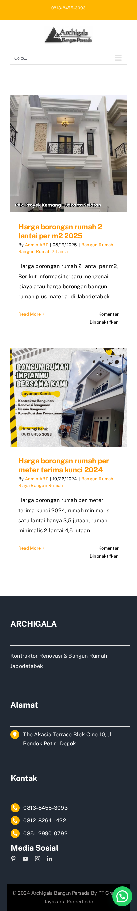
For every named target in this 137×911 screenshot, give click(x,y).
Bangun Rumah (97, 244)
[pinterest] (13, 858)
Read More (29, 314)
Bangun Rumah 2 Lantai (43, 251)
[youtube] (25, 858)
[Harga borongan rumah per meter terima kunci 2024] (68, 397)
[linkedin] (49, 858)
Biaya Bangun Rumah (40, 485)
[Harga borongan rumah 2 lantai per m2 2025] (68, 153)
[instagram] (37, 858)
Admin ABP (36, 244)
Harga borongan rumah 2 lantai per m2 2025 (60, 231)
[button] (122, 896)
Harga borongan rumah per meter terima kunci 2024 (63, 465)
